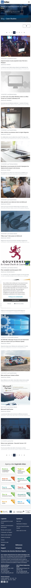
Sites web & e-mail (21, 530)
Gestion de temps (5, 537)
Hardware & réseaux (21, 524)
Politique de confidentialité (16, 296)
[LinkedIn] (2, 581)
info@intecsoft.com (8, 572)
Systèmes (19, 518)
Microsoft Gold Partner (7, 409)
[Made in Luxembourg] (14, 511)
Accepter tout (15, 300)
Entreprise (18, 548)
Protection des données (8, 551)
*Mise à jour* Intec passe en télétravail (11, 236)
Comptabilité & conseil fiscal (7, 522)
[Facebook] (4, 581)
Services (18, 521)
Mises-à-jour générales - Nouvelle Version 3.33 (13, 443)
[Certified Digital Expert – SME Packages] (28, 511)
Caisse (2, 540)
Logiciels (3, 518)
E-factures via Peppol (6, 532)
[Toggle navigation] (29, 2)
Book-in (13, 272)
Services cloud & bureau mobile (22, 527)
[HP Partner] (11, 511)
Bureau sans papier (6, 530)
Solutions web (4, 542)
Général (8, 64)
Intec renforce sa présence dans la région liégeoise (15, 132)
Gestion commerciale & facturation (7, 526)
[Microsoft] (4, 511)
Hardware (9, 100)
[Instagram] (7, 581)
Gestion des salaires (6, 535)
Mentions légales (20, 551)
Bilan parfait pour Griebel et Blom (10, 375)
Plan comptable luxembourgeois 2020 (11, 270)
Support (3, 548)
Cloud (2, 545)
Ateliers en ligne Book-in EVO (12, 12)
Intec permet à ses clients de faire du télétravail (14, 202)
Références (18, 545)
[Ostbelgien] (20, 511)
